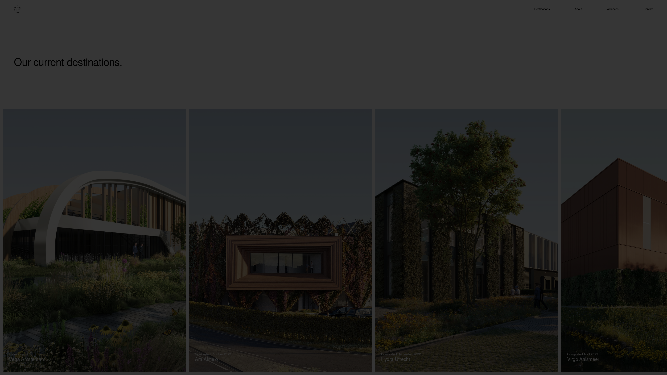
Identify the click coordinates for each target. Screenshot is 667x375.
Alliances (613, 9)
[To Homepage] (18, 9)
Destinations (542, 9)
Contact (648, 9)
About (578, 9)
